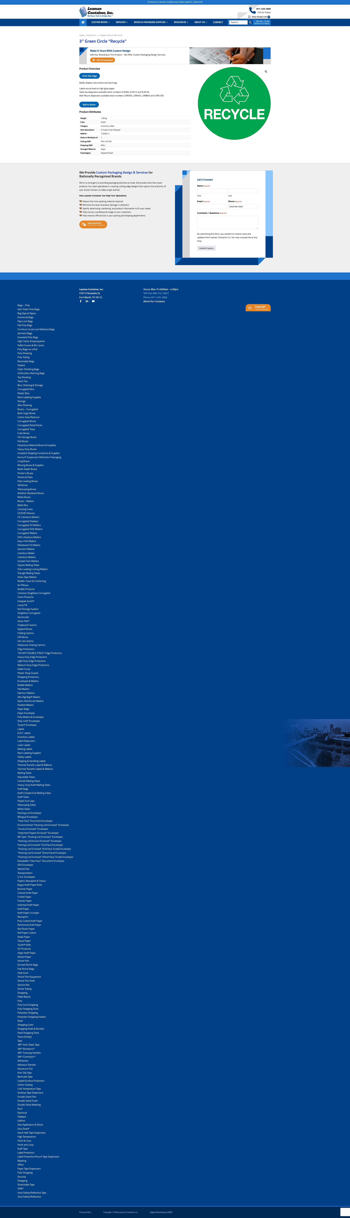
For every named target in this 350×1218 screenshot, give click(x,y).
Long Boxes (24, 461)
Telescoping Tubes (27, 805)
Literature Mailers (27, 557)
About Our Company (154, 301)
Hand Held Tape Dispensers (32, 1133)
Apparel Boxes (25, 629)
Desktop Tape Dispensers (30, 1092)
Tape (20, 1041)
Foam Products (25, 597)
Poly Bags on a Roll (27, 349)
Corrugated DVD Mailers (30, 529)
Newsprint (23, 917)
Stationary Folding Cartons (31, 645)
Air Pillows (23, 585)
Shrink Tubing (24, 989)
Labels (21, 729)
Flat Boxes (23, 441)
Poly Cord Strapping (28, 1005)
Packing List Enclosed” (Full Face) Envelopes (40, 845)
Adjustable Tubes (26, 777)
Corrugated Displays (28, 521)
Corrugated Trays (26, 429)
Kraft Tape (23, 1148)
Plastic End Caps (26, 801)
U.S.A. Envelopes (26, 877)
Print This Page (89, 75)
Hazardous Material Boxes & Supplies (37, 445)
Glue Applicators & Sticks (30, 1124)
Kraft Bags (23, 789)
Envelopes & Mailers (28, 681)
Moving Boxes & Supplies (30, 465)
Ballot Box (23, 505)
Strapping (22, 993)
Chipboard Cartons (27, 625)
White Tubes (24, 809)
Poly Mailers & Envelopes (31, 717)
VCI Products (24, 949)
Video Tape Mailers (27, 577)
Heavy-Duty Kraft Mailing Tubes (34, 785)
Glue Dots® (23, 1129)
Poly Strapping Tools (28, 1009)
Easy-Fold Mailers (27, 541)
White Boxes (24, 497)
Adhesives (23, 1060)
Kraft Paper (23, 909)
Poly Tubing (23, 357)
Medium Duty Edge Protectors (33, 665)
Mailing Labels (25, 749)
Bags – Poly (24, 305)
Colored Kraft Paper (28, 893)
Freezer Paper (25, 901)
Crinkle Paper (24, 897)
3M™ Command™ (27, 1057)
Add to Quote (89, 104)
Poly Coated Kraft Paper (30, 921)
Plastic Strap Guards (28, 673)
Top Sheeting (24, 377)
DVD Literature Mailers (29, 537)
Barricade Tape (25, 1076)
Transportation (25, 873)
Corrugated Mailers (27, 533)
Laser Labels (24, 745)
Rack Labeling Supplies (29, 397)
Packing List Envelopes (29, 813)
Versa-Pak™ (24, 621)
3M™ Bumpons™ (26, 1049)
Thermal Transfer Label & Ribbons (35, 765)
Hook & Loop (24, 1140)
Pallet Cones (24, 669)
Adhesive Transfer (27, 1065)
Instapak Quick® (26, 601)
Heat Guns (23, 973)
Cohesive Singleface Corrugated (34, 593)
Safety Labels (24, 757)
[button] (266, 71)
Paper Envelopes (26, 713)
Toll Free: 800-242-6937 (156, 293)
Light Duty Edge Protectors (32, 661)
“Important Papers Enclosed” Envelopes (38, 833)
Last (230, 195)
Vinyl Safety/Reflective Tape (32, 1192)
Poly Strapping (25, 1172)
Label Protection (26, 1152)
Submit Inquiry (206, 248)
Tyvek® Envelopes (27, 725)
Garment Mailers (26, 549)
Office (21, 1164)
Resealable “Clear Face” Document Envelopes (41, 861)
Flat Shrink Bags (26, 969)
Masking (22, 1161)
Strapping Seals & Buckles (31, 1029)
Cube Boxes (24, 433)
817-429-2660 (263, 8)
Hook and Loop (25, 1145)
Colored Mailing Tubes (29, 781)
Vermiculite (23, 617)
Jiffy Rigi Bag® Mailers (29, 697)
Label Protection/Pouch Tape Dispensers (38, 1156)
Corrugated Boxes (27, 421)
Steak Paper (24, 937)
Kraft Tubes (23, 797)
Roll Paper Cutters (27, 933)
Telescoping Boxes (27, 489)
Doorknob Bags (25, 317)
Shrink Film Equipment (29, 977)
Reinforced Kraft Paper (29, 925)
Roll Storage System (28, 609)
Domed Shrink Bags (28, 965)
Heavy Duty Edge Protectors (32, 657)
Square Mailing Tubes (28, 565)
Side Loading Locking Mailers (33, 569)
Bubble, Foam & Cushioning (32, 581)
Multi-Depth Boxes (27, 469)
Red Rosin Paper (26, 929)
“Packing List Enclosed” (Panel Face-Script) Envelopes (45, 857)
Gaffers (21, 1120)
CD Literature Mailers (28, 517)
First (199, 195)
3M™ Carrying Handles (29, 1053)
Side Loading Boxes (28, 481)
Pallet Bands (24, 997)
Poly (20, 1001)
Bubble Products (26, 589)
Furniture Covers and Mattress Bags (36, 329)
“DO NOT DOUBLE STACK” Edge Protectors (40, 653)
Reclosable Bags (26, 361)
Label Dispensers (26, 741)
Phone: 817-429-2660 (155, 297)
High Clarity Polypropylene (31, 341)
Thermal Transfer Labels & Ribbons (35, 769)
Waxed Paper (24, 957)
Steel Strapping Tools (28, 1033)
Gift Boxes (23, 637)
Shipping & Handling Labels (32, 761)
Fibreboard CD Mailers (29, 545)
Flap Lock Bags (25, 321)
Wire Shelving (25, 405)
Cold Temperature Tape (29, 1089)
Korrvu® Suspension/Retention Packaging (39, 457)
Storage (22, 401)
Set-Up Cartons (25, 641)
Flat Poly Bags (25, 325)
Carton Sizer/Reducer (29, 417)
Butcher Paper (25, 889)
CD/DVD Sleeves (26, 513)
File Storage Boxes (27, 437)
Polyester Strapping (28, 1013)
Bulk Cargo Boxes (27, 413)
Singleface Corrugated (29, 613)
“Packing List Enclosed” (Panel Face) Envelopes (42, 853)
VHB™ (21, 1188)
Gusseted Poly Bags (28, 337)
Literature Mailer (26, 553)
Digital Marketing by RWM (161, 1212)
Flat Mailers (23, 689)
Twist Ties (23, 381)
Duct (20, 1108)
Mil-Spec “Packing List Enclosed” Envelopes (40, 837)
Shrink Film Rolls (26, 981)
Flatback (22, 1117)
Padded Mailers (26, 705)
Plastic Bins (23, 393)
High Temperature (27, 1136)
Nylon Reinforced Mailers (31, 701)
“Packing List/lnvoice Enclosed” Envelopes (39, 841)
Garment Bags (25, 333)
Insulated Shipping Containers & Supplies (39, 453)
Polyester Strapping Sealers (32, 1017)
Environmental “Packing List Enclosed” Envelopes (43, 825)
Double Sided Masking (29, 1104)
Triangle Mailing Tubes (29, 573)
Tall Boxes (23, 485)
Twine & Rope (25, 1037)
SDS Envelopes (25, 865)
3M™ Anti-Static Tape (29, 1044)
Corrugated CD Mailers (29, 525)
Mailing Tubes (24, 773)
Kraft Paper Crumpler (28, 913)
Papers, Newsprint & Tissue (32, 881)
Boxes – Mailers (26, 501)
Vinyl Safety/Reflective (29, 1196)
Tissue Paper (24, 941)
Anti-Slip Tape (25, 1073)
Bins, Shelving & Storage (30, 385)
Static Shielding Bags (28, 369)
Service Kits (23, 985)
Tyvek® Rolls (24, 945)
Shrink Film (23, 961)
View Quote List (260, 16)
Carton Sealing (25, 1085)
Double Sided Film (27, 1097)
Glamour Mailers (26, 693)
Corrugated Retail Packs (30, 425)
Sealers (21, 365)
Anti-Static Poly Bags (29, 309)
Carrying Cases (25, 509)
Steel (20, 1021)
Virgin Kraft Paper (27, 953)
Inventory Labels (26, 737)
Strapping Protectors (28, 677)
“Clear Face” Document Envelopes (35, 821)
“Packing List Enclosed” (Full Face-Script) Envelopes (44, 849)
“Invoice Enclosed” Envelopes (33, 829)
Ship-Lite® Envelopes (29, 721)
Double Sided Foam (28, 1101)
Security (22, 1177)
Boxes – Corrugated (28, 409)
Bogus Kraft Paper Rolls (30, 885)
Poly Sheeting (25, 353)
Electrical (22, 1113)
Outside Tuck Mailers (28, 561)
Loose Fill (22, 605)
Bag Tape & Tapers (27, 313)
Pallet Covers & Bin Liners (31, 345)
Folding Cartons (26, 633)
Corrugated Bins (26, 389)
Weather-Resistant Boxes (31, 493)
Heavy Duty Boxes (27, 449)
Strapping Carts (25, 1025)
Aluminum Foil (25, 1069)
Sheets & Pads (25, 477)
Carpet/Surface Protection (31, 1081)
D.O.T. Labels (24, 733)
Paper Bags (23, 709)
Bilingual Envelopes (28, 817)
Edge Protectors (26, 649)
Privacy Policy (85, 1212)
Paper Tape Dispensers (29, 1168)
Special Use (23, 869)
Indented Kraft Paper (28, 905)
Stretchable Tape (26, 1184)
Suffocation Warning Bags (31, 373)
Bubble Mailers (25, 685)
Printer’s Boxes (25, 473)
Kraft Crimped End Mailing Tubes (34, 793)
